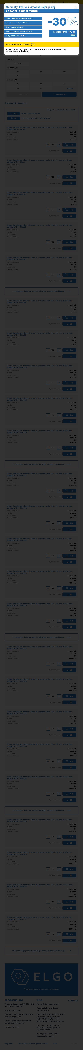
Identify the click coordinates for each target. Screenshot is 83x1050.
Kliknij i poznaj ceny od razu (64, 33)
